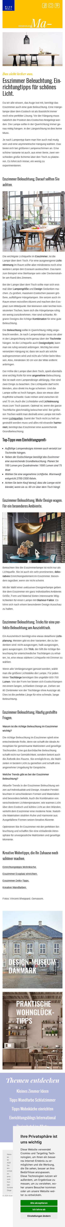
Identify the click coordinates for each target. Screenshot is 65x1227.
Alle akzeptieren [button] (39, 1203)
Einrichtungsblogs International (32, 1118)
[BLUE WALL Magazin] (9, 5)
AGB (9, 1163)
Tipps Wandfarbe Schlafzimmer (32, 1100)
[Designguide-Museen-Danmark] (32, 949)
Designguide (22, 26)
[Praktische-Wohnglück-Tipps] (32, 1030)
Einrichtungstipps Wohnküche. (20, 867)
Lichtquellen (16, 418)
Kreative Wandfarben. (15, 887)
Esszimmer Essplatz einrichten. (20, 873)
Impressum (9, 1177)
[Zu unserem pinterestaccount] (57, 5)
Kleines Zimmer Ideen (33, 1091)
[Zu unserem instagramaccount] (50, 5)
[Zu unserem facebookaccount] (44, 5)
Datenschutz (9, 1168)
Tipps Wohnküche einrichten (32, 1109)
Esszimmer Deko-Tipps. (16, 880)
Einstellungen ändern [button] (39, 1216)
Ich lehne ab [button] (38, 1209)
